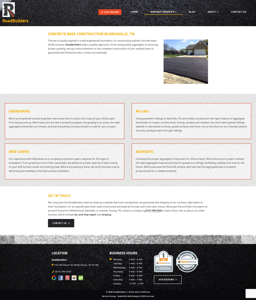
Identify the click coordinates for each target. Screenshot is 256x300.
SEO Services (147, 296)
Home (134, 12)
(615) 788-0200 (111, 12)
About (212, 12)
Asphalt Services (162, 12)
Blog (192, 12)
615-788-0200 (154, 210)
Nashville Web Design (128, 296)
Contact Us (239, 12)
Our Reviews (166, 279)
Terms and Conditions (139, 292)
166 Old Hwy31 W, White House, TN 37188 (76, 264)
